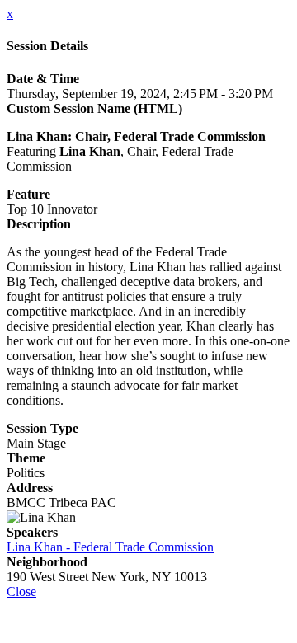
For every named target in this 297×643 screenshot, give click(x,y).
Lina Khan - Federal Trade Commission (110, 547)
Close (21, 591)
